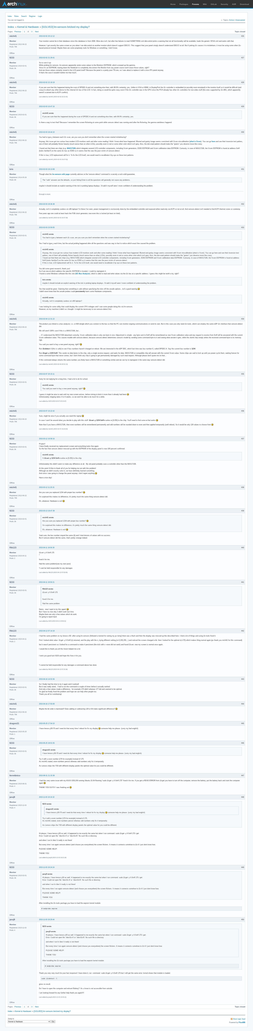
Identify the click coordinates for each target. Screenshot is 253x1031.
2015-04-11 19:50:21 (46, 582)
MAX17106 (71, 148)
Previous (17, 32)
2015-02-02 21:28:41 (47, 58)
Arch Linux (14, 4)
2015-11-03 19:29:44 (46, 920)
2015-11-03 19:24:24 (46, 867)
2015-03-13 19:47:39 (47, 511)
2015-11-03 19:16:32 (46, 797)
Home (173, 4)
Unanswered (240, 20)
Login (40, 16)
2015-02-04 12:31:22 (47, 319)
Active (231, 20)
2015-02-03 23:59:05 (47, 227)
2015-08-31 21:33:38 (47, 776)
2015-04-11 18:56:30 (46, 548)
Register (32, 16)
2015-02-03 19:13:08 (47, 169)
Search (24, 16)
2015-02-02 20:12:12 (47, 36)
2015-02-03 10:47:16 (47, 106)
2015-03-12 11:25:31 (46, 487)
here (213, 141)
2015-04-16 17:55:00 (47, 704)
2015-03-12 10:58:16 (47, 439)
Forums (195, 4)
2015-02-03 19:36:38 (47, 204)
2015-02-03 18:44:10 (47, 132)
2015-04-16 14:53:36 (47, 679)
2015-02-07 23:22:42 (47, 411)
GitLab (214, 4)
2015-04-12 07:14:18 (47, 631)
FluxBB (242, 1022)
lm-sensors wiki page (61, 174)
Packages (183, 4)
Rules (16, 16)
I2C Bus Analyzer (83, 274)
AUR (234, 4)
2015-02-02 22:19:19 (47, 82)
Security (224, 4)
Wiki (205, 4)
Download (244, 4)
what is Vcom (195, 141)
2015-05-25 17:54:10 (47, 723)
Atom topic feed (239, 1019)
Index (10, 16)
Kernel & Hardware (28, 27)
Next (37, 32)
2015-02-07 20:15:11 (46, 374)
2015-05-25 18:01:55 (47, 743)
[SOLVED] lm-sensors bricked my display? (66, 27)
